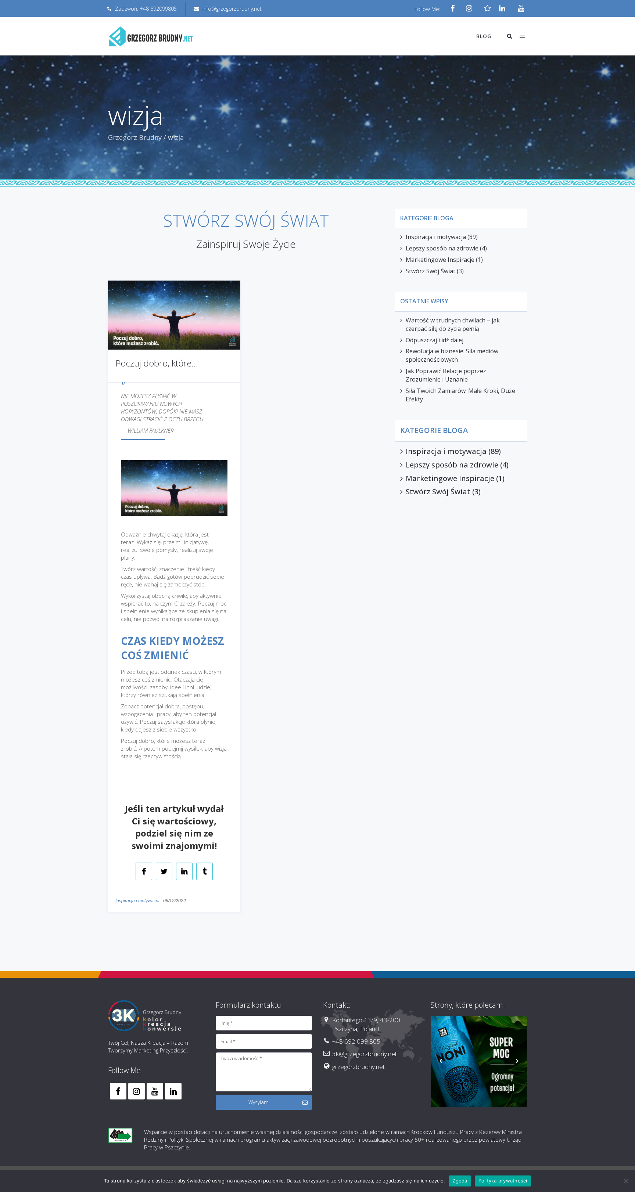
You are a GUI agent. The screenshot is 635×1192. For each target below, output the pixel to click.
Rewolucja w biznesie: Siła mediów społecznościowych (452, 355)
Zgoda (459, 1181)
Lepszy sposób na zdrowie (442, 248)
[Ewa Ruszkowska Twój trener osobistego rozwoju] (479, 1064)
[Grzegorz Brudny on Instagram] (136, 1091)
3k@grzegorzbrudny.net (364, 1054)
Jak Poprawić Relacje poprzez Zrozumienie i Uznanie (446, 375)
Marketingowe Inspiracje (440, 260)
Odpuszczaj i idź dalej (434, 340)
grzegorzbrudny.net (358, 1066)
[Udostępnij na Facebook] (144, 871)
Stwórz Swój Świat (430, 271)
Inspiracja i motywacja (137, 900)
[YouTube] (518, 8)
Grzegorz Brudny (135, 137)
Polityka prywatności (502, 1181)
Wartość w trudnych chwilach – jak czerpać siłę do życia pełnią (453, 324)
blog (483, 36)
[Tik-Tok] (485, 8)
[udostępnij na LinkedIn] (184, 871)
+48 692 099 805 (356, 1041)
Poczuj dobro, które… (156, 363)
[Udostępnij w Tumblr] (204, 871)
